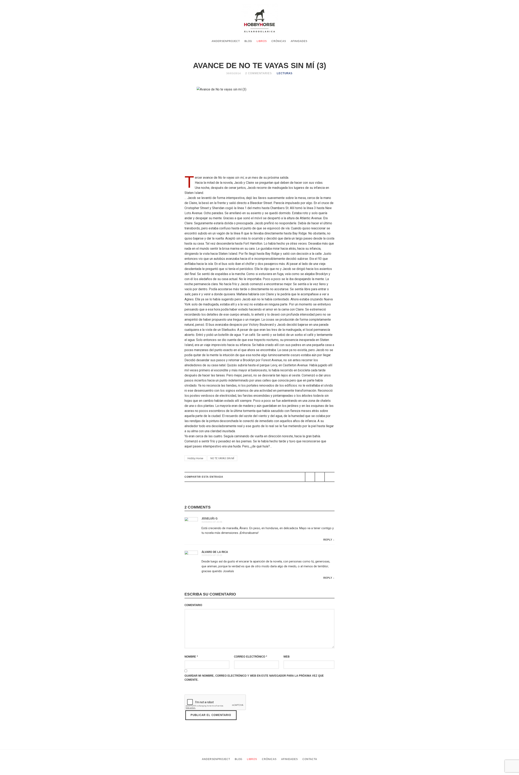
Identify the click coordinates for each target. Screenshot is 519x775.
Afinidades (299, 41)
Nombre (191, 656)
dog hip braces (315, 772)
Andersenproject (226, 41)
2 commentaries (258, 73)
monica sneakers (261, 772)
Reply (327, 539)
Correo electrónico (250, 656)
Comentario (193, 605)
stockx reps (237, 772)
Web (286, 656)
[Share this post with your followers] (320, 476)
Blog (248, 41)
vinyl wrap (336, 772)
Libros (262, 41)
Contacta (309, 759)
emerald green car (289, 772)
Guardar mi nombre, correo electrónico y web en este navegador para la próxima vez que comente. (254, 677)
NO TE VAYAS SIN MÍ (222, 458)
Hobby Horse (195, 458)
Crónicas (278, 41)
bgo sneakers (197, 772)
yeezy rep (218, 772)
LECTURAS (285, 73)
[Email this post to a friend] (329, 476)
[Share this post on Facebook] (310, 476)
